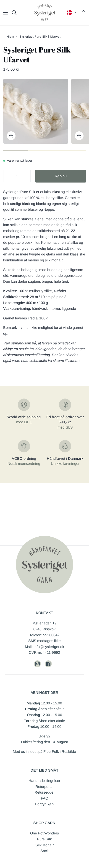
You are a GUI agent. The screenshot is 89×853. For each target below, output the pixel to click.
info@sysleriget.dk (49, 647)
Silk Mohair (44, 845)
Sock (44, 851)
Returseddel (44, 792)
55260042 (51, 635)
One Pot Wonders (44, 833)
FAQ (44, 798)
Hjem (10, 36)
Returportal (44, 787)
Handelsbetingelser (44, 781)
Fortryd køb (44, 804)
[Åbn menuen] (4, 12)
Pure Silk (44, 839)
